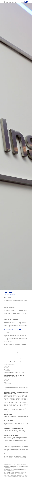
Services (7, 2)
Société (4, 2)
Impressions (10, 2)
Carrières (13, 2)
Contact (15, 2)
